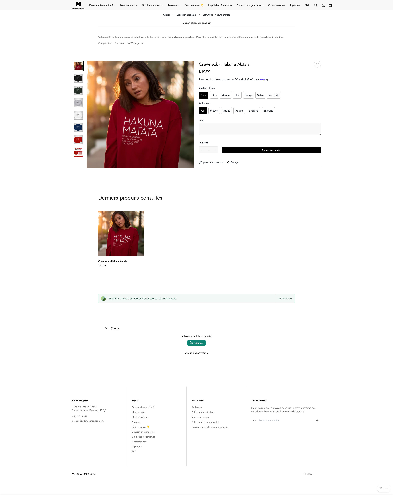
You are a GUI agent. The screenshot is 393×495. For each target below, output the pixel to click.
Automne (172, 5)
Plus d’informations (285, 298)
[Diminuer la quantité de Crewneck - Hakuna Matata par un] (202, 150)
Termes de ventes (200, 417)
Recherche (196, 407)
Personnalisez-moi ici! (101, 5)
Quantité (203, 142)
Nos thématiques (151, 5)
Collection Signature (186, 14)
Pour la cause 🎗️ (194, 5)
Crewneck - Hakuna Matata (112, 261)
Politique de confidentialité (205, 422)
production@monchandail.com (88, 421)
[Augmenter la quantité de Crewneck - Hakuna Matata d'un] (215, 150)
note (201, 120)
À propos (295, 5)
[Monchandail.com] (78, 5)
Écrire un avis (196, 343)
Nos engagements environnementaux (210, 427)
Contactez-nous (276, 5)
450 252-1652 (79, 416)
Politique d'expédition (202, 412)
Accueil (166, 14)
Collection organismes (249, 5)
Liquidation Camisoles (220, 5)
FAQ (307, 5)
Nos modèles (127, 5)
